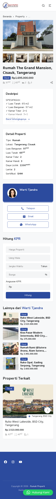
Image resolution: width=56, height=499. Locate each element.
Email (30, 216)
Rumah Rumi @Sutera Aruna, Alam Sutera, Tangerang (33, 349)
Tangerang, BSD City (42, 416)
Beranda (7, 16)
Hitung (28, 295)
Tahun (44, 266)
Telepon (30, 208)
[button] (47, 410)
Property (20, 16)
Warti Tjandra (28, 190)
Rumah (16, 140)
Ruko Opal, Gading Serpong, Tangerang (32, 364)
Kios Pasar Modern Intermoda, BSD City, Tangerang (32, 334)
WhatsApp (30, 224)
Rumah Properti (37, 486)
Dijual (24, 314)
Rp (10, 287)
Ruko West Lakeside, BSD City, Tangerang (35, 319)
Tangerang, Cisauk (24, 144)
